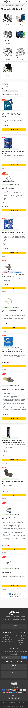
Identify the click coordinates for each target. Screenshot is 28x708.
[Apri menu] (2, 1)
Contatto (7, 635)
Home (2, 5)
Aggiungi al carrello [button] (14, 129)
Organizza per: (5, 89)
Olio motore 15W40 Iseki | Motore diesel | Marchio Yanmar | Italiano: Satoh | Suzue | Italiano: (12, 115)
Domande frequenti (7, 637)
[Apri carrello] (25, 1)
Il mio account (21, 638)
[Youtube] (19, 698)
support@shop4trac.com (14, 627)
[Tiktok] (15, 698)
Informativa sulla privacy (7, 641)
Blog (21, 644)
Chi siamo (21, 642)
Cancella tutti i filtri (18, 94)
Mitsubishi (17, 5)
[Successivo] (20, 594)
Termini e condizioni (7, 639)
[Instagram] (12, 698)
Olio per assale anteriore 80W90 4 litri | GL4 (12, 232)
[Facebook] (9, 698)
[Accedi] (22, 1)
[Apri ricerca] (19, 1)
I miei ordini (21, 640)
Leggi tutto (14, 288)
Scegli (14, 327)
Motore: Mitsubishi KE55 (7, 94)
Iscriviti (24, 657)
